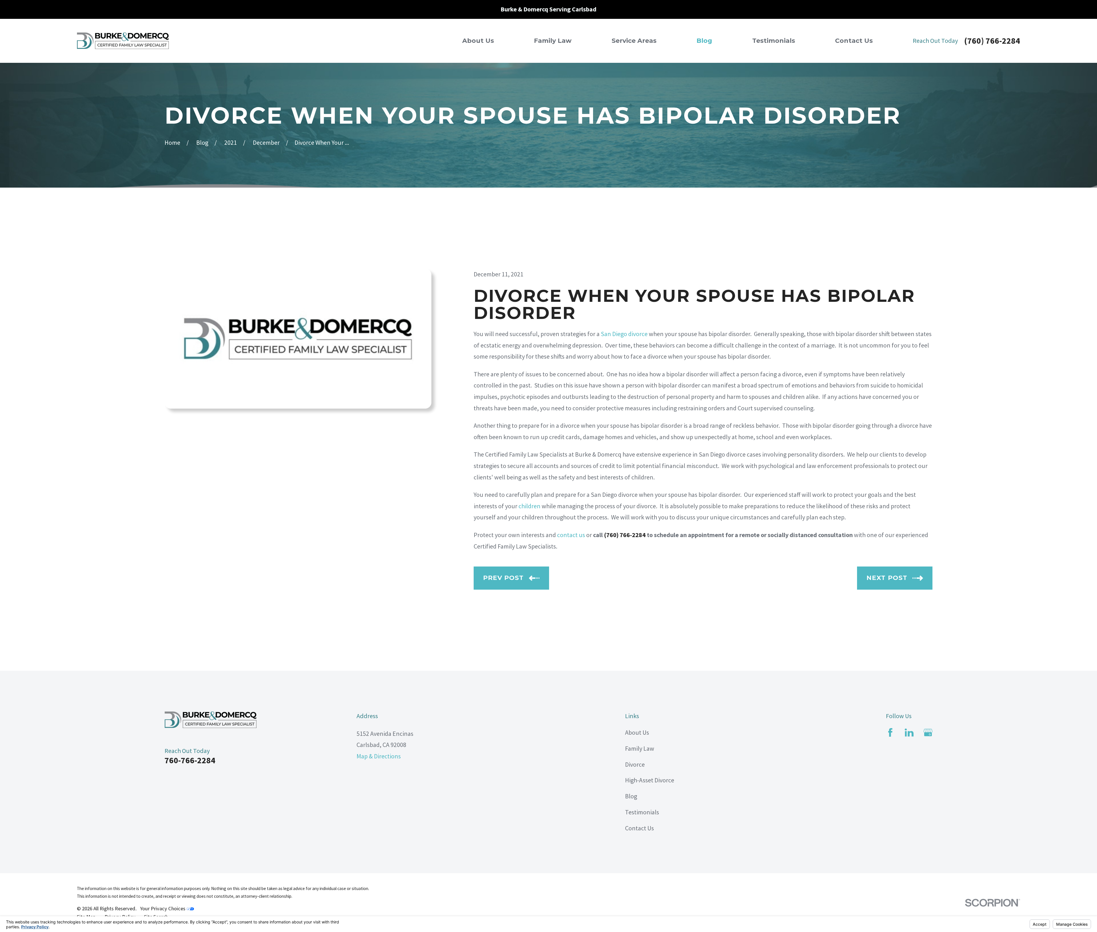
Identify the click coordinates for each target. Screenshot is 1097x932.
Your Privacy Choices (163, 908)
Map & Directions (379, 756)
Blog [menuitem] (704, 41)
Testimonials (642, 812)
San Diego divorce (624, 334)
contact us (571, 535)
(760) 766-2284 (992, 41)
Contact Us (639, 828)
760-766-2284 (190, 760)
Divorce (635, 764)
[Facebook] (890, 732)
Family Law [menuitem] (553, 41)
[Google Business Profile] (928, 732)
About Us (637, 732)
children (530, 506)
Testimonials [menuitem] (773, 41)
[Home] (123, 40)
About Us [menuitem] (478, 41)
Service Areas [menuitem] (634, 41)
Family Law (639, 748)
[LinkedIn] (909, 732)
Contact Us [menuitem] (854, 41)
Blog (631, 796)
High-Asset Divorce (649, 780)
